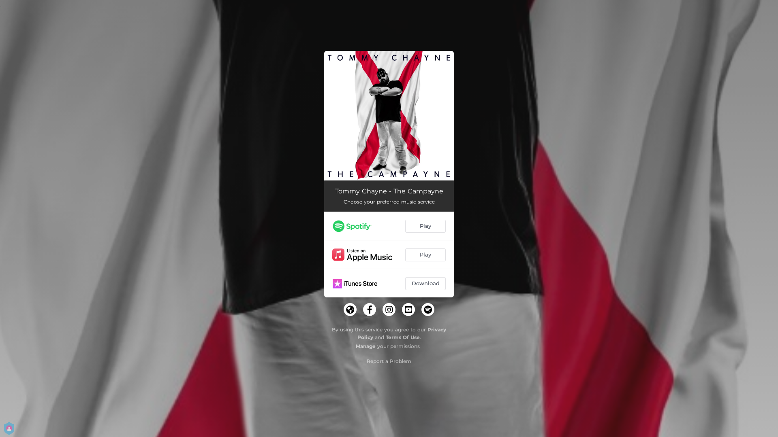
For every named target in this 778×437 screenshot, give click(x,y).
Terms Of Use (403, 337)
